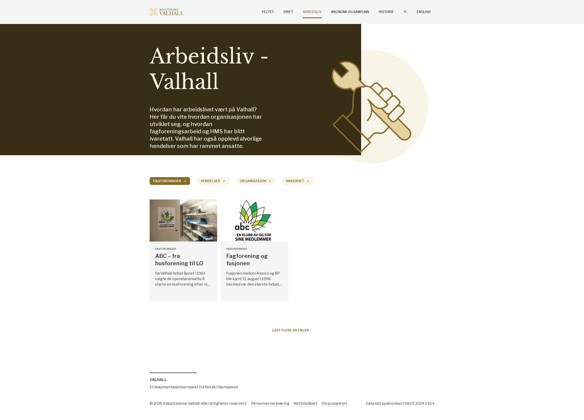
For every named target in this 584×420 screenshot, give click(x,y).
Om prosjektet (334, 403)
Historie (386, 12)
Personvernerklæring (270, 403)
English (423, 12)
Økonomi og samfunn (350, 12)
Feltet (268, 12)
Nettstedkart (305, 403)
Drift (288, 12)
